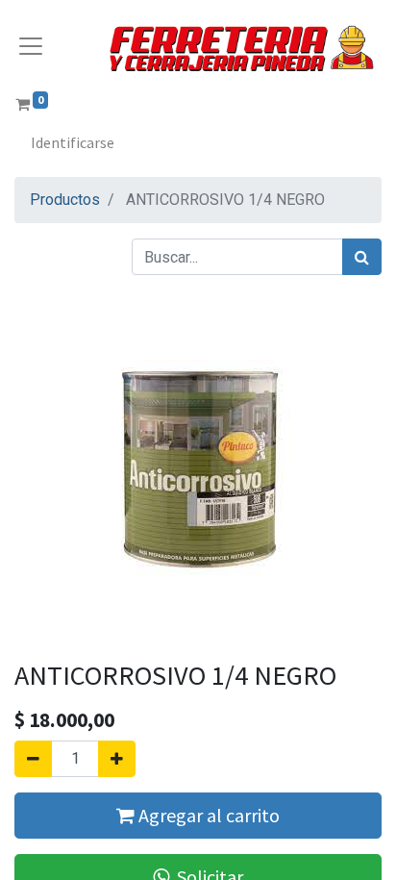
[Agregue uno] (117, 759)
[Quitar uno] (33, 759)
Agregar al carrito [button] (207, 815)
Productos (65, 199)
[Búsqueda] (362, 257)
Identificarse (72, 142)
